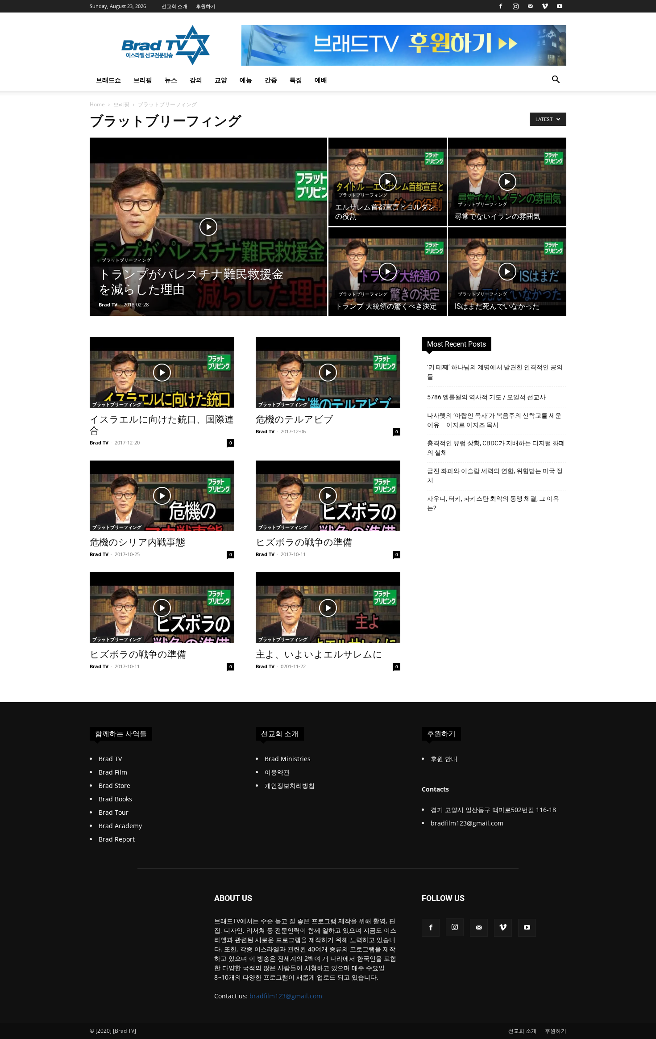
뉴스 (171, 79)
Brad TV (108, 304)
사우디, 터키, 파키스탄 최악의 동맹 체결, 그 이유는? (493, 503)
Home (97, 104)
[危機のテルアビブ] (328, 372)
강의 (196, 79)
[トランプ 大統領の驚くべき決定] (387, 271)
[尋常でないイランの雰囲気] (507, 182)
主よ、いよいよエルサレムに (319, 654)
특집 (296, 79)
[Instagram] (515, 6)
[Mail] (530, 6)
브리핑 (142, 79)
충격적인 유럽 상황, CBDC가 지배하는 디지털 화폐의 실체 (496, 448)
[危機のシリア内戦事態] (162, 496)
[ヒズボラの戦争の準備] (328, 496)
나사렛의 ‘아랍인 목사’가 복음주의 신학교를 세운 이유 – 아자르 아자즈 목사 (494, 420)
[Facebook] (500, 6)
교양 (221, 79)
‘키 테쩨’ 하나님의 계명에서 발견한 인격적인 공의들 (495, 372)
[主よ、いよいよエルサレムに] (328, 607)
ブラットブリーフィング (126, 260)
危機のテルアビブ (294, 419)
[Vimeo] (545, 6)
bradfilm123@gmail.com (285, 996)
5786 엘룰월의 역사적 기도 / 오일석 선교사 (486, 397)
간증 (271, 79)
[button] (555, 80)
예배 (321, 79)
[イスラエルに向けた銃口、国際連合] (162, 372)
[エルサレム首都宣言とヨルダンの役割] (387, 182)
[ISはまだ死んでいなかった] (507, 271)
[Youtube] (559, 6)
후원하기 (206, 6)
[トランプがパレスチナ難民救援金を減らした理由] (208, 241)
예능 (246, 79)
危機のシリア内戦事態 (137, 542)
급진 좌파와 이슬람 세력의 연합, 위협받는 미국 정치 (495, 475)
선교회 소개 (174, 6)
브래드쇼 (108, 79)
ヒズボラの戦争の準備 (304, 542)
